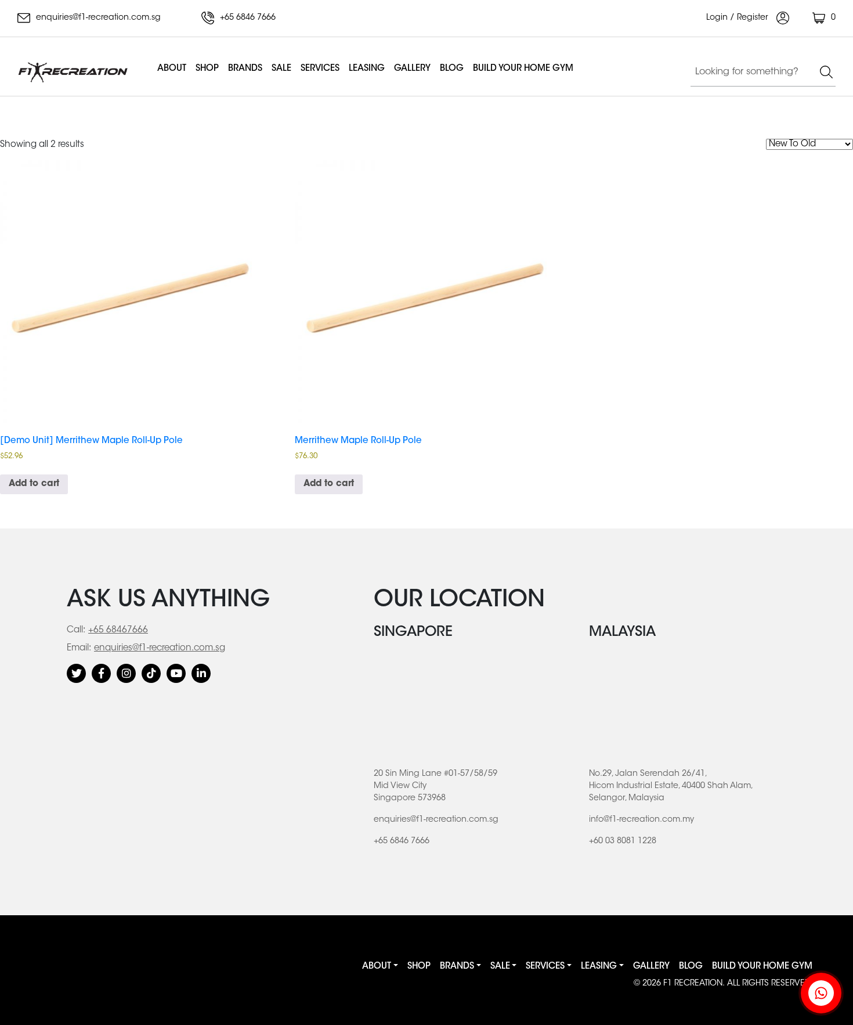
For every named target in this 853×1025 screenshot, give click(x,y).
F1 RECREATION (692, 984)
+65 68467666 (118, 630)
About (171, 68)
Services (320, 68)
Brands (245, 68)
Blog (452, 68)
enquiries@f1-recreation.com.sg (97, 18)
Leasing (367, 68)
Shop (207, 68)
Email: (79, 648)
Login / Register (738, 18)
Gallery (412, 68)
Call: (76, 630)
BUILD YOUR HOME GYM (523, 68)
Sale (281, 68)
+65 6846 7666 (247, 18)
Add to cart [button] (34, 484)
